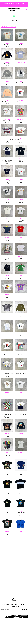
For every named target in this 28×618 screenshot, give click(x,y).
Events (23, 3)
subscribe (24, 609)
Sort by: (3, 26)
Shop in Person (15, 3)
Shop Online (6, 3)
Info (14, 5)
